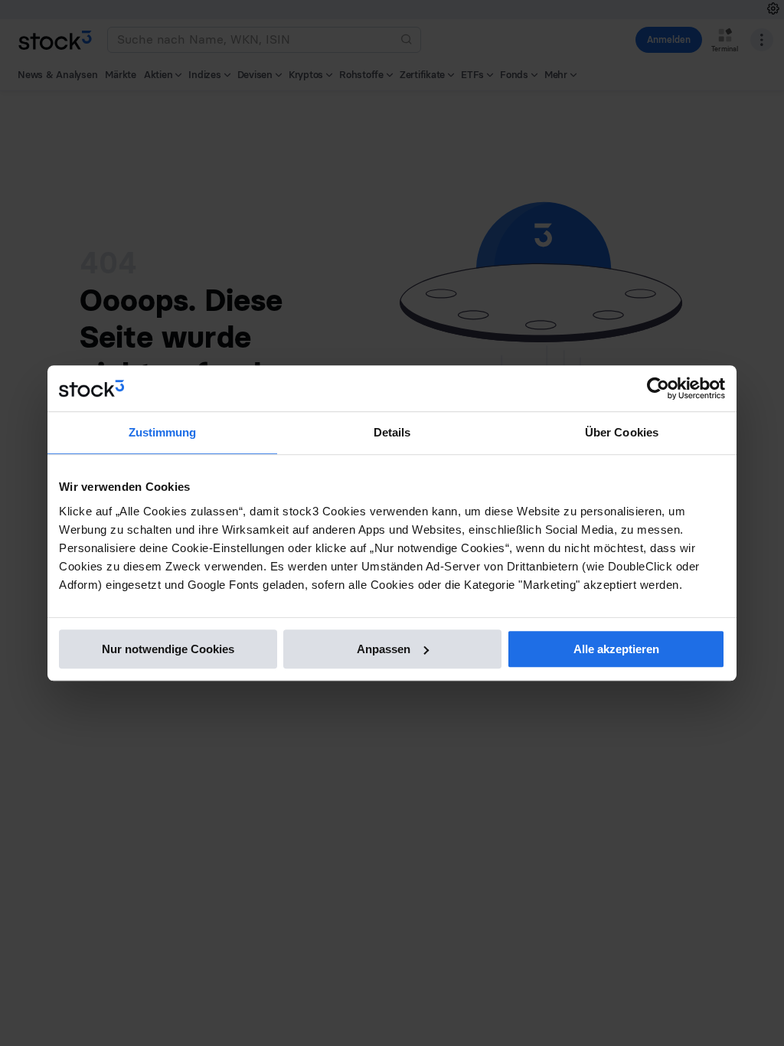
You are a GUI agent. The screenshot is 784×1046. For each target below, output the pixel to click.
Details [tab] (392, 432)
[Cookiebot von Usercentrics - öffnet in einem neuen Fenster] (658, 388)
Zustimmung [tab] (163, 432)
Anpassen (383, 648)
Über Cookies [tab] (621, 432)
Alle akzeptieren (616, 648)
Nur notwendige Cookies (168, 648)
